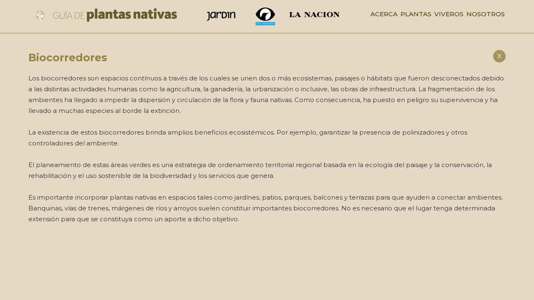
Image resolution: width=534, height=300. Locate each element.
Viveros (448, 14)
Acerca (384, 14)
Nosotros (485, 14)
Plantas (415, 14)
